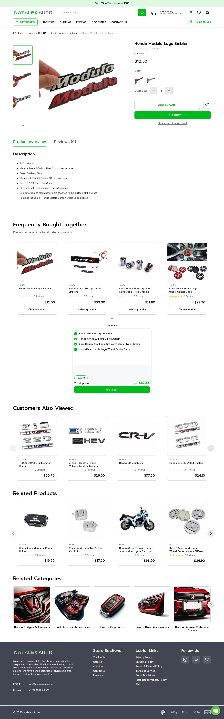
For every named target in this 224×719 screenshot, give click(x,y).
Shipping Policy (144, 661)
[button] (37, 279)
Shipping (65, 22)
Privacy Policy (144, 657)
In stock (140, 54)
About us (49, 22)
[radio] (135, 48)
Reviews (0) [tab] (65, 141)
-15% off (81, 378)
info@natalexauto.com (41, 684)
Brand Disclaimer (145, 675)
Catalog (97, 661)
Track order (99, 657)
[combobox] (102, 12)
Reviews (81, 22)
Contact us (119, 22)
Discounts (99, 22)
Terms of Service (145, 670)
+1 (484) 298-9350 (39, 690)
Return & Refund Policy (149, 666)
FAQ (138, 684)
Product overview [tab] (29, 141)
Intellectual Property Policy (151, 679)
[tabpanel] (69, 174)
